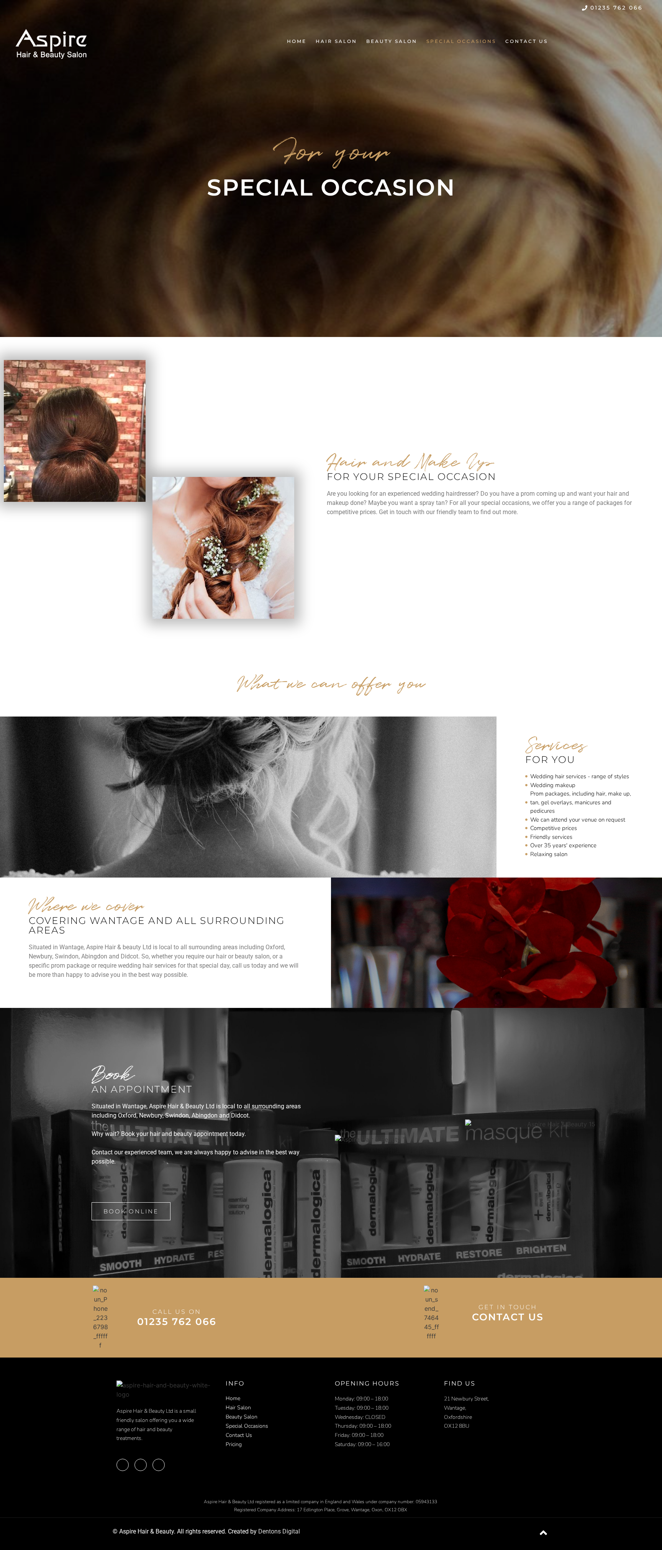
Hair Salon (336, 41)
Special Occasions (461, 41)
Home (296, 41)
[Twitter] (613, 41)
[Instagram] (632, 41)
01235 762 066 (176, 1321)
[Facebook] (593, 41)
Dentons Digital (279, 1531)
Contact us (508, 1317)
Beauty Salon (391, 41)
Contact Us (526, 41)
